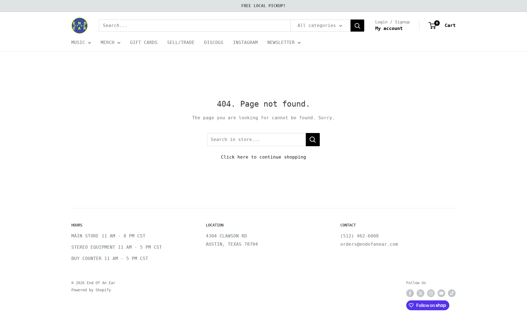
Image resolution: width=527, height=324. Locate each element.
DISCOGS (213, 42)
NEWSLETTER (281, 42)
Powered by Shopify (91, 290)
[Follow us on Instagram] (431, 293)
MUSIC (78, 42)
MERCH (107, 42)
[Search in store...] (313, 139)
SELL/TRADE (181, 42)
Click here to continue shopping (263, 157)
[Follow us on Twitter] (420, 293)
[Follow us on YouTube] (441, 293)
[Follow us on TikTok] (452, 293)
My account (389, 28)
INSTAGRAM (245, 42)
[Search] (357, 26)
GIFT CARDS (144, 42)
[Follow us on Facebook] (410, 293)
